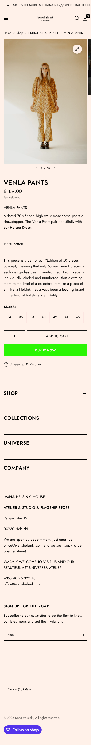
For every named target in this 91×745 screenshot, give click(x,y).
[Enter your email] (82, 635)
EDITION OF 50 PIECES (43, 33)
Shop (20, 33)
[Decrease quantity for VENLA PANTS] (7, 336)
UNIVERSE (16, 443)
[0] (84, 18)
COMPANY (17, 467)
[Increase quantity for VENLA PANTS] (21, 336)
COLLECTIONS (21, 418)
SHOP (11, 393)
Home (7, 33)
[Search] (77, 18)
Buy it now (45, 350)
